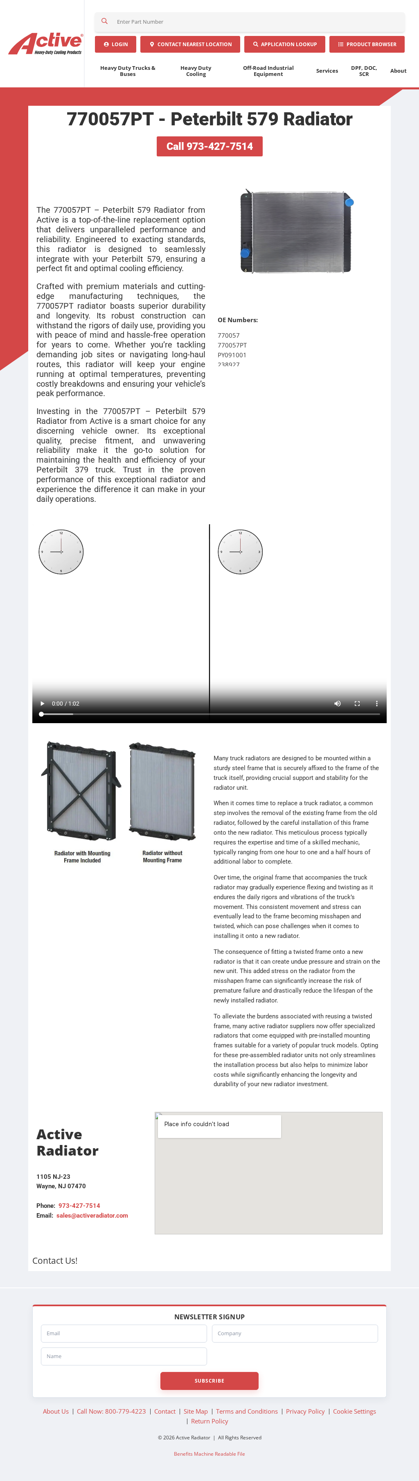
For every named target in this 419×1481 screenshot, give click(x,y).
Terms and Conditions (247, 1411)
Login (118, 44)
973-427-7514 (79, 1205)
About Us (56, 1411)
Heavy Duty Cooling (195, 71)
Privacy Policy (305, 1411)
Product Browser (370, 44)
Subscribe (209, 1380)
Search (105, 22)
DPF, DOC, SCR (364, 71)
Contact (193, 44)
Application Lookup (288, 44)
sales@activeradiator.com (92, 1215)
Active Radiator (46, 43)
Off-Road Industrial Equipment (268, 71)
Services (327, 70)
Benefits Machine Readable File (209, 1453)
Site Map (196, 1411)
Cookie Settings (354, 1411)
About (398, 70)
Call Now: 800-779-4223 (111, 1411)
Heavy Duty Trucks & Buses (127, 71)
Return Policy (209, 1421)
